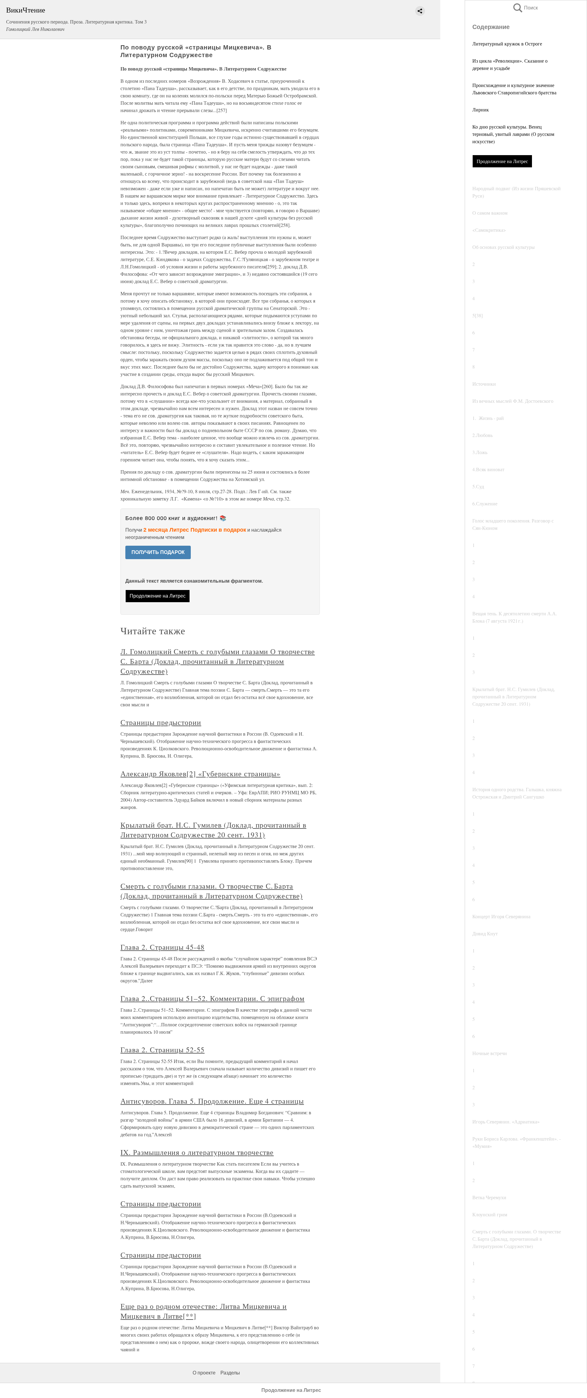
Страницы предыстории (160, 722)
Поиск (525, 7)
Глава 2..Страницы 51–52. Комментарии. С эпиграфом (212, 998)
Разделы (230, 1372)
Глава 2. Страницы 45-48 (162, 947)
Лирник (480, 109)
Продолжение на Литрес (502, 161)
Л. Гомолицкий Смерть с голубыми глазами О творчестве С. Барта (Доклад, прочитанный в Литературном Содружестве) (217, 661)
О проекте (204, 1372)
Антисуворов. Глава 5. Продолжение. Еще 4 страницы (212, 1101)
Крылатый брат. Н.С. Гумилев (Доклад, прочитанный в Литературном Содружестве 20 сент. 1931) (213, 829)
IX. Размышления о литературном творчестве (197, 1152)
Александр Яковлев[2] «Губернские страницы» (200, 773)
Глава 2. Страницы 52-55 (162, 1049)
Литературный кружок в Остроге (507, 43)
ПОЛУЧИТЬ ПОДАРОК (158, 552)
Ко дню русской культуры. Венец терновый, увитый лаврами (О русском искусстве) (513, 133)
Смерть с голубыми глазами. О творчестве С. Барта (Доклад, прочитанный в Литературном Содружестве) (211, 891)
